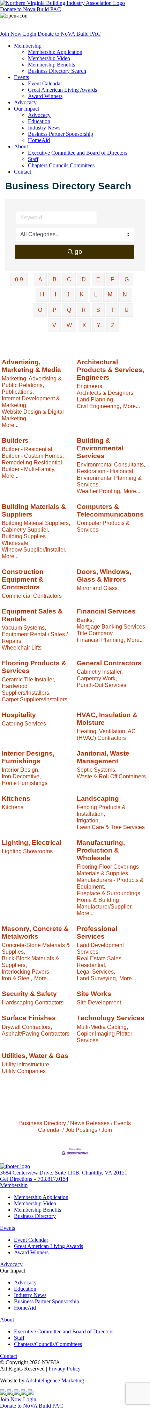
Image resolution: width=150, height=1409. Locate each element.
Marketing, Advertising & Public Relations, (32, 381)
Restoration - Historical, (106, 471)
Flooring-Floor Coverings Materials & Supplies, (108, 869)
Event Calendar (45, 83)
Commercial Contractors (32, 596)
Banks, (85, 620)
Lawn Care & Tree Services (111, 827)
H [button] (42, 294)
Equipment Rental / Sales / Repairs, (35, 637)
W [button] (69, 325)
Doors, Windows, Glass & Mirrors (104, 575)
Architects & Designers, (106, 393)
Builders (15, 440)
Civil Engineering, (99, 406)
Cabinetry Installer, (100, 671)
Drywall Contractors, (27, 1027)
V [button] (54, 325)
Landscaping (98, 798)
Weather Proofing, (99, 491)
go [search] (78, 251)
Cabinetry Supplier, (25, 529)
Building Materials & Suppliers (34, 510)
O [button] (40, 310)
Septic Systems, (97, 769)
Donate (30, 9)
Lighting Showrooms (27, 851)
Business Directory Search (57, 71)
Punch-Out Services (101, 685)
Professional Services (97, 932)
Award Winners (45, 96)
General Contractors (109, 663)
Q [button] (69, 310)
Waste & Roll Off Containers (111, 776)
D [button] (84, 279)
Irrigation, (88, 820)
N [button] (125, 294)
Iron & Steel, (17, 978)
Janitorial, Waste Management (103, 757)
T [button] (112, 310)
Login (30, 34)
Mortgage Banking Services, (112, 626)
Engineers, (90, 386)
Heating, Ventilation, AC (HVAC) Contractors (106, 734)
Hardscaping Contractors (32, 1002)
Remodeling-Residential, (32, 462)
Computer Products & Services (103, 526)
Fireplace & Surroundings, (109, 893)
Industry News (44, 128)
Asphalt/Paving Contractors (35, 1033)
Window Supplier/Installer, (34, 549)
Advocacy (25, 102)
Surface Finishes (29, 1018)
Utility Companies (24, 1071)
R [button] (84, 310)
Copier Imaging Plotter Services (104, 1036)
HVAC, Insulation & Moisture (107, 718)
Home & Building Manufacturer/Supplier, (105, 903)
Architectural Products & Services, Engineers (110, 369)
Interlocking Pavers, (26, 971)
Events (21, 77)
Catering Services (24, 723)
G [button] (127, 279)
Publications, (18, 391)
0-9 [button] (19, 279)
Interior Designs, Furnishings (28, 757)
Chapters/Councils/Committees (48, 1344)
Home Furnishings (24, 783)
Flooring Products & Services (34, 666)
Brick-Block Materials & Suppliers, (30, 961)
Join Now (11, 34)
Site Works (94, 993)
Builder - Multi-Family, (28, 469)
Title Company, (95, 633)
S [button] (98, 310)
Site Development (99, 1002)
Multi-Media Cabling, (102, 1027)
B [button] (55, 279)
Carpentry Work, (97, 678)
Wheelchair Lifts (22, 647)
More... (10, 425)
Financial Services (106, 611)
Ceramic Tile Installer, (28, 679)
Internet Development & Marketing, (31, 401)
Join (107, 1130)
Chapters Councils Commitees (61, 165)
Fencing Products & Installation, (101, 810)
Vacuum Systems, (24, 627)
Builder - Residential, (28, 449)
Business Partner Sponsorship (60, 134)
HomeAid (39, 140)
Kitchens (16, 798)
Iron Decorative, (21, 776)
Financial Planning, (101, 640)
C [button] (69, 279)
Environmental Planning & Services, (109, 481)
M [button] (110, 294)
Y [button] (98, 325)
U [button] (127, 310)
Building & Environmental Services (100, 448)
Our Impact (26, 109)
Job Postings (81, 1130)
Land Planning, (95, 399)
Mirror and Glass (97, 588)
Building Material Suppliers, (36, 523)
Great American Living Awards (62, 90)
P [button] (55, 310)
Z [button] (112, 325)
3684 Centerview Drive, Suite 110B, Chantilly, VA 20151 (63, 1173)
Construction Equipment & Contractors (23, 579)
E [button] (98, 279)
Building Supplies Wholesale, (24, 539)
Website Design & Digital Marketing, (33, 414)
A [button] (40, 279)
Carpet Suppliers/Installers (34, 699)
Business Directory (42, 1123)
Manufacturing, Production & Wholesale (101, 850)
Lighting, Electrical (31, 842)
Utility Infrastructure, (26, 1064)
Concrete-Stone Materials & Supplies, (36, 948)
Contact (22, 172)
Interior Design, (20, 769)
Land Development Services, (100, 948)
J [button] (68, 294)
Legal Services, (96, 971)
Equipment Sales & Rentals (32, 615)
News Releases (90, 1123)
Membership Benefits (51, 65)
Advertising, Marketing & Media (31, 365)
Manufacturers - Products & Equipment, (110, 883)
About (21, 146)
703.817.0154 (53, 1179)
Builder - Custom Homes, (33, 456)
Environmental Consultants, (111, 464)
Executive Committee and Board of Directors (77, 153)
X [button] (84, 325)
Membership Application (55, 52)
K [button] (82, 294)
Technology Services (110, 1018)
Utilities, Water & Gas (35, 1055)
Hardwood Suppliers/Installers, (26, 689)
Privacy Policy (64, 1369)
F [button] (112, 279)
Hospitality (19, 714)
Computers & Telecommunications (110, 510)
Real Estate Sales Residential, (99, 961)
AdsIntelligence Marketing (54, 1380)
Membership (28, 46)
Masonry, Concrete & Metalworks (35, 932)
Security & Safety (29, 993)
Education (39, 121)
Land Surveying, (97, 978)
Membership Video (49, 58)
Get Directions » (19, 1179)
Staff (33, 159)
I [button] (55, 294)
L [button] (95, 294)
